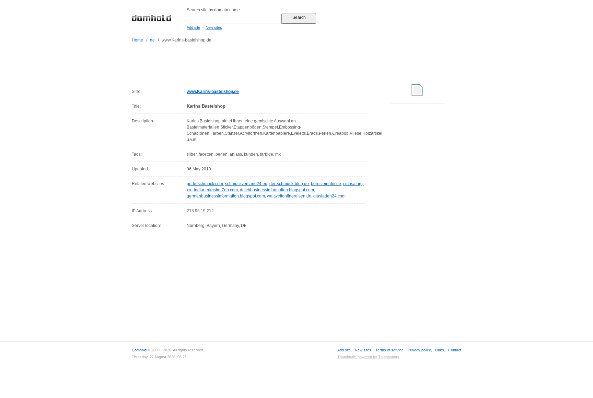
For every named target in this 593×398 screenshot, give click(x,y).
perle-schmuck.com (205, 183)
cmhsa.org (353, 183)
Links (439, 350)
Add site (193, 27)
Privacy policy (419, 350)
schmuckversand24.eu (246, 183)
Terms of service (389, 350)
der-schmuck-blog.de (289, 183)
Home (137, 40)
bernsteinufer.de (326, 183)
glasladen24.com (329, 196)
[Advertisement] (309, 62)
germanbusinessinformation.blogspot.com (226, 196)
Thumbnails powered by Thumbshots (368, 357)
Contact (454, 350)
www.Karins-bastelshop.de (213, 91)
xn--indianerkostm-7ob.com (212, 190)
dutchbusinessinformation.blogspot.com (277, 190)
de (152, 40)
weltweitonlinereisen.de (289, 196)
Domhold (139, 350)
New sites (214, 27)
